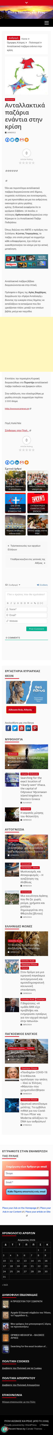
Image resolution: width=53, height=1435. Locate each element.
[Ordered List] (21, 603)
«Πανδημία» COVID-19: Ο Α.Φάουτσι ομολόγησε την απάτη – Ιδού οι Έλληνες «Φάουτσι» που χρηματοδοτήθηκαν (34, 1081)
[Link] (34, 603)
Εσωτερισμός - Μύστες (30, 868)
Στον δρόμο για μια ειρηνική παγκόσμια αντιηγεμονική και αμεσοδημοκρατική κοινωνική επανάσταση (32, 980)
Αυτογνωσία (14, 829)
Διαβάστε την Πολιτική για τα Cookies (22, 1368)
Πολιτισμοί (10, 99)
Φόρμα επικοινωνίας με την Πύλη (18, 1401)
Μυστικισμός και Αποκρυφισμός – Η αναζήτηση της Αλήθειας (31, 877)
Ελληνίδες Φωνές (18, 926)
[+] (41, 603)
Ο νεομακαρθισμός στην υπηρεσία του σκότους (22, 1054)
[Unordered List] (24, 603)
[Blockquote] (28, 603)
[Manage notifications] (6, 1429)
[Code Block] (31, 603)
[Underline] (14, 603)
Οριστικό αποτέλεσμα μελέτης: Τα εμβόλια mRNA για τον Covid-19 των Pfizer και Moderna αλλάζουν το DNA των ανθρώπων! (33, 1112)
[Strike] (18, 603)
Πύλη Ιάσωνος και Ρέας (26, 11)
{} (38, 603)
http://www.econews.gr (17, 408)
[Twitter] (12, 140)
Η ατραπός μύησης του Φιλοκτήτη (31, 814)
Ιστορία (24, 774)
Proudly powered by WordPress (20, 1424)
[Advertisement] (26, 344)
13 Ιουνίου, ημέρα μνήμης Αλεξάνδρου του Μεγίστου (24, 946)
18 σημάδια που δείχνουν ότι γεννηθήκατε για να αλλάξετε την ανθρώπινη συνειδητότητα (26, 848)
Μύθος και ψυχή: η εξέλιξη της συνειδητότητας (26, 759)
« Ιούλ (5, 1284)
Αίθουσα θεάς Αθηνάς (20, 709)
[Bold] (7, 603)
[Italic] (11, 603)
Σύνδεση (43, 585)
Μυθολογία (14, 739)
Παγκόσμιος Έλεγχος (29, 964)
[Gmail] (22, 140)
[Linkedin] (17, 140)
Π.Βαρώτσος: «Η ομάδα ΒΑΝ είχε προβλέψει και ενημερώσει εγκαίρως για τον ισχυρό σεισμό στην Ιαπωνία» (34, 1012)
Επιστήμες (41, 999)
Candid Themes (34, 1428)
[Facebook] (7, 140)
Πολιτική (24, 968)
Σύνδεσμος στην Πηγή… (17, 430)
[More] (26, 140)
